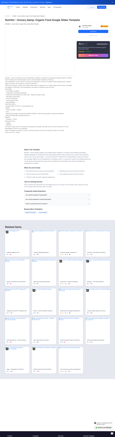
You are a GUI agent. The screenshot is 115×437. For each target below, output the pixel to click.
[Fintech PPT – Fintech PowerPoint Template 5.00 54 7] (71, 260)
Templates (7, 16)
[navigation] (48, 7)
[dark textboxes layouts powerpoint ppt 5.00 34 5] (71, 347)
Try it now (49, 2)
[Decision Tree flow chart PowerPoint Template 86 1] (17, 261)
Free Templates (43, 212)
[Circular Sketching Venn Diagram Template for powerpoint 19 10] (98, 319)
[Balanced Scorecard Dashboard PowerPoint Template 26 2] (44, 261)
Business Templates (30, 212)
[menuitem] (18, 7)
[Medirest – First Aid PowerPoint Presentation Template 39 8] (98, 261)
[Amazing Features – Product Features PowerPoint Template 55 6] (17, 319)
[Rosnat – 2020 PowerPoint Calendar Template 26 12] (44, 290)
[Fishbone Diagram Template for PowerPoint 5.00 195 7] (71, 230)
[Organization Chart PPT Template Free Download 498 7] (17, 290)
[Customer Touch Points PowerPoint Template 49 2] (98, 230)
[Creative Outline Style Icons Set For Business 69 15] (98, 289)
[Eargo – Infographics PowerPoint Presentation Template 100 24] (17, 349)
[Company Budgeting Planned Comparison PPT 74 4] (44, 232)
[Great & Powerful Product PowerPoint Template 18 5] (71, 319)
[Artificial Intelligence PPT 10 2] (17, 230)
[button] (57, 195)
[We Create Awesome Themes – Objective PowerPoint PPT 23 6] (44, 319)
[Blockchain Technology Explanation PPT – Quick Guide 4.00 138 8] (71, 290)
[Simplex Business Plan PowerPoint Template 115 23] (44, 347)
